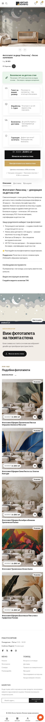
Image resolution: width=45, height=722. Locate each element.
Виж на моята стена (16, 354)
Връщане (27, 183)
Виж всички (9, 374)
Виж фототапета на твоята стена (23, 163)
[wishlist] (35, 3)
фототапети (24, 251)
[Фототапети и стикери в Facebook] (3, 650)
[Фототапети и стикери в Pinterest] (11, 650)
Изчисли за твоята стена (22, 156)
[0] (41, 3)
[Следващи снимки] (25, 50)
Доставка (17, 183)
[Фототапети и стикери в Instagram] (16, 650)
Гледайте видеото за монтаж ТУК (16, 280)
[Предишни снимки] (20, 50)
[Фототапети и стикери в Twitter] (7, 650)
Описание (7, 183)
